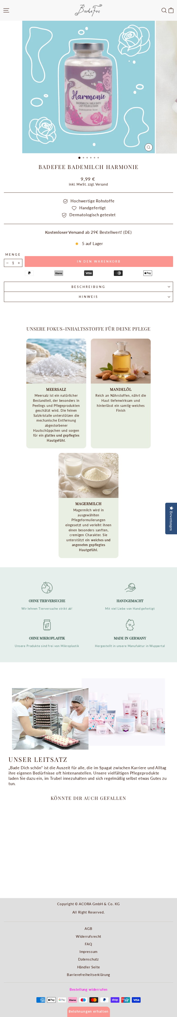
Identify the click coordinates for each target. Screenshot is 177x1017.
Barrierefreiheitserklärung (88, 975)
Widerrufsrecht (88, 936)
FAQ (88, 944)
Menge (13, 254)
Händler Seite (88, 967)
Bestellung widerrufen (88, 989)
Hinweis (88, 297)
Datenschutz (88, 959)
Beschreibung (88, 287)
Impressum (88, 951)
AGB (88, 928)
